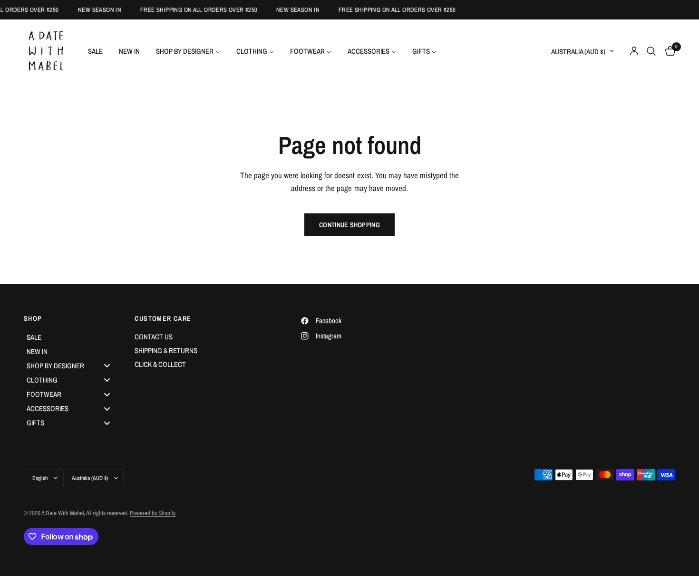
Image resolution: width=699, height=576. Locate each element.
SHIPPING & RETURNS (166, 350)
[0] (667, 51)
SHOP (33, 318)
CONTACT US (154, 337)
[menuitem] (95, 51)
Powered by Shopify (152, 513)
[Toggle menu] (107, 366)
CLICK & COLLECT (160, 364)
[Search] (651, 51)
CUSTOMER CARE (163, 318)
